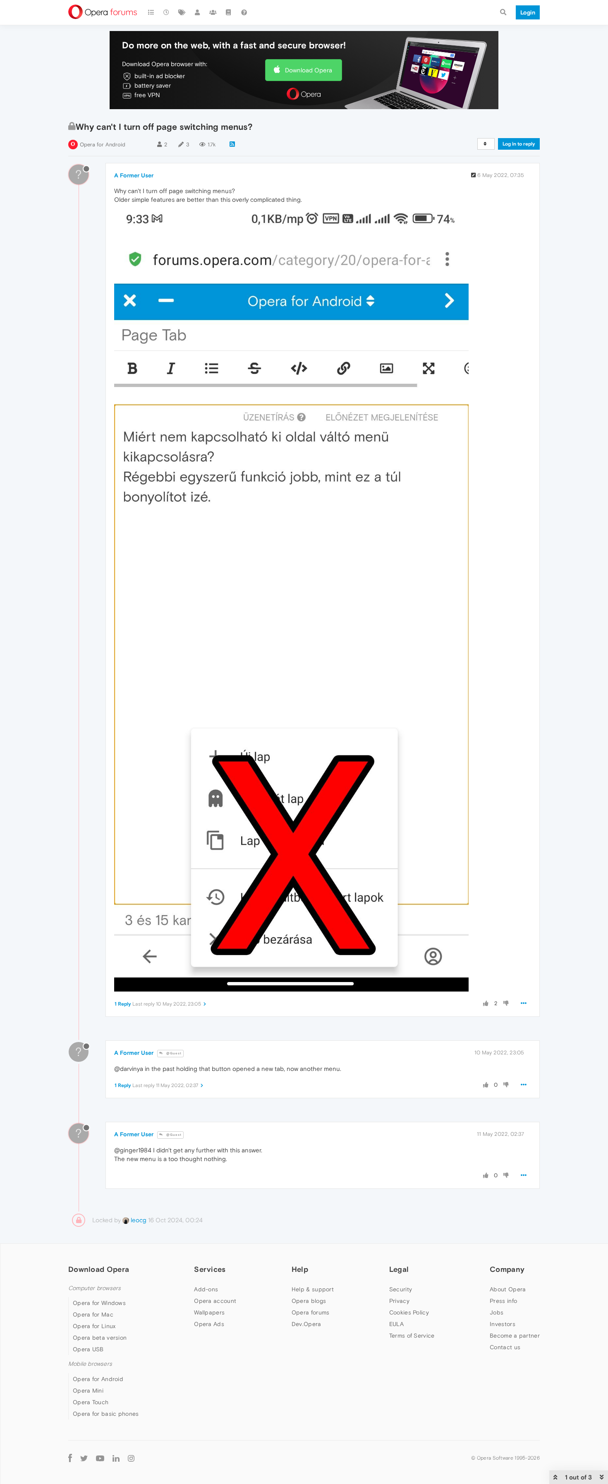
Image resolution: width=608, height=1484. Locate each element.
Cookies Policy (409, 1312)
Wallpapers (209, 1312)
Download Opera (308, 70)
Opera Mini (88, 1390)
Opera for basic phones (106, 1413)
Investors (502, 1324)
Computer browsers (94, 1288)
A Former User (133, 175)
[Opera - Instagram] (131, 1458)
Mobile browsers (90, 1363)
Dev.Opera (306, 1324)
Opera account (215, 1301)
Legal (399, 1269)
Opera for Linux (94, 1326)
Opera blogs (309, 1301)
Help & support (313, 1289)
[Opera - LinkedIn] (116, 1458)
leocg (137, 1220)
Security (400, 1289)
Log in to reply (519, 144)
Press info (503, 1301)
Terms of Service (412, 1335)
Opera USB (88, 1349)
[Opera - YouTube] (100, 1458)
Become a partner (515, 1335)
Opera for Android (102, 144)
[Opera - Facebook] (70, 1458)
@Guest (173, 1053)
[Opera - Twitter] (84, 1458)
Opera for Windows (99, 1303)
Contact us (505, 1347)
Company (507, 1269)
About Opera (508, 1289)
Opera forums (311, 1312)
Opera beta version (100, 1337)
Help (300, 1269)
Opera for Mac (93, 1314)
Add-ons (206, 1289)
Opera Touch (90, 1402)
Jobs (496, 1312)
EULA (396, 1324)
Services (209, 1269)
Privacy (399, 1301)
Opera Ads (209, 1324)
